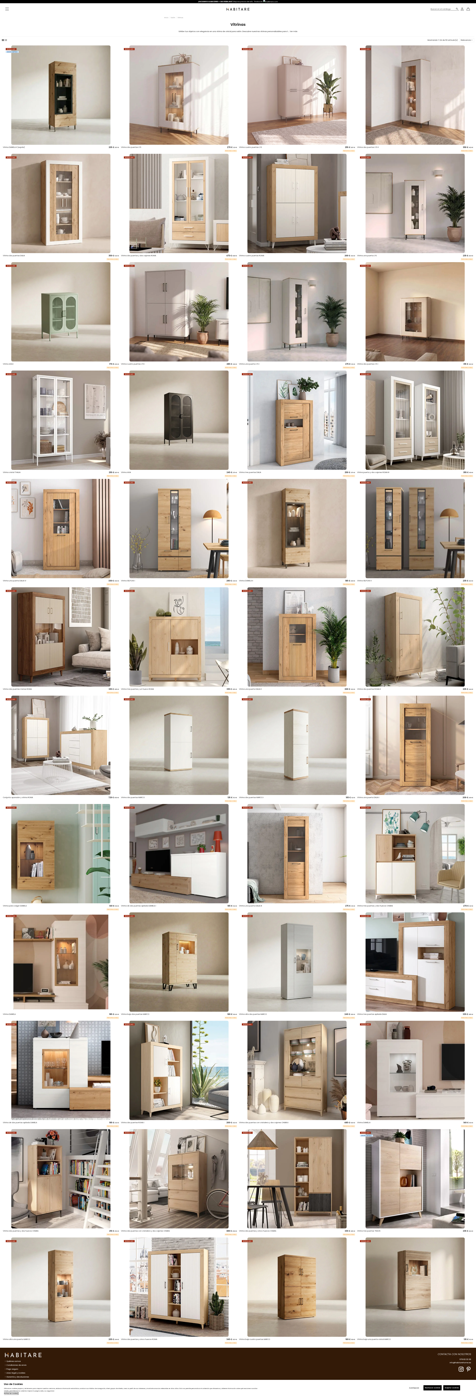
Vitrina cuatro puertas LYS (250, 147)
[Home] (237, 9)
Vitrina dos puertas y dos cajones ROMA (138, 255)
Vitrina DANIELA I (364, 1122)
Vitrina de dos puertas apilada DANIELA (20, 1122)
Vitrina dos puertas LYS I (367, 364)
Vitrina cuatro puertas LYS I (133, 364)
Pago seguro (12, 1369)
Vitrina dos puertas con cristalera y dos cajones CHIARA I (264, 1122)
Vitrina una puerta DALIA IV (14, 580)
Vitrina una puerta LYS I (249, 364)
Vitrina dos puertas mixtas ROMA (17, 689)
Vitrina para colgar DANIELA (15, 906)
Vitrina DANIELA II (246, 580)
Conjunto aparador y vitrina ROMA (18, 797)
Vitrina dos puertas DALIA (14, 255)
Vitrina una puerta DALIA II (250, 689)
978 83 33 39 (465, 1359)
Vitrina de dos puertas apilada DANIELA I (138, 906)
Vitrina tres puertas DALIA (250, 472)
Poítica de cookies (11, 1394)
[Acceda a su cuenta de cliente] (462, 9)
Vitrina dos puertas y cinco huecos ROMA (139, 1339)
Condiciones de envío (16, 1365)
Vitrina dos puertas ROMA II (369, 689)
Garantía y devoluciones (17, 1377)
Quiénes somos (13, 1361)
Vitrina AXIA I (8, 364)
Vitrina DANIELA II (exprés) (14, 147)
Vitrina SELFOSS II (364, 580)
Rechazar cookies (432, 1388)
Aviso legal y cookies (15, 1373)
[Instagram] (461, 1369)
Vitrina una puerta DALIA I (368, 797)
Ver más (293, 31)
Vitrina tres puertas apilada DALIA (372, 1014)
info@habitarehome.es (460, 1362)
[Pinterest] (468, 1369)
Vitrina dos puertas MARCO (133, 797)
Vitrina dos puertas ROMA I (132, 1122)
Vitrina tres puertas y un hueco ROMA (137, 689)
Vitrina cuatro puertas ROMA (251, 255)
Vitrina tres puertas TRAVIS (368, 1231)
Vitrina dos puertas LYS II (368, 147)
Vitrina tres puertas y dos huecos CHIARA (375, 906)
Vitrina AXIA (126, 472)
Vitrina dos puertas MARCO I (251, 797)
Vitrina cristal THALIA (11, 472)
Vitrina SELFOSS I (128, 580)
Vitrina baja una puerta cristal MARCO (374, 1339)
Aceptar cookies (452, 1388)
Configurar (414, 1388)
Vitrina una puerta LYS (367, 255)
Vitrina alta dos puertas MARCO (253, 1014)
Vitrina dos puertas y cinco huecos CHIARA (257, 1231)
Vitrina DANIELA (9, 1014)
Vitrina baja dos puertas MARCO (135, 1014)
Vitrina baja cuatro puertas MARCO (254, 1339)
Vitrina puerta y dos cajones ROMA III (373, 472)
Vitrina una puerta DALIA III (250, 906)
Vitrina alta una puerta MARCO (16, 1339)
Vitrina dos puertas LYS (131, 147)
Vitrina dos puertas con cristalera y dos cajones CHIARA (145, 1231)
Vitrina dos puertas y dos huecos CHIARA (20, 1231)
